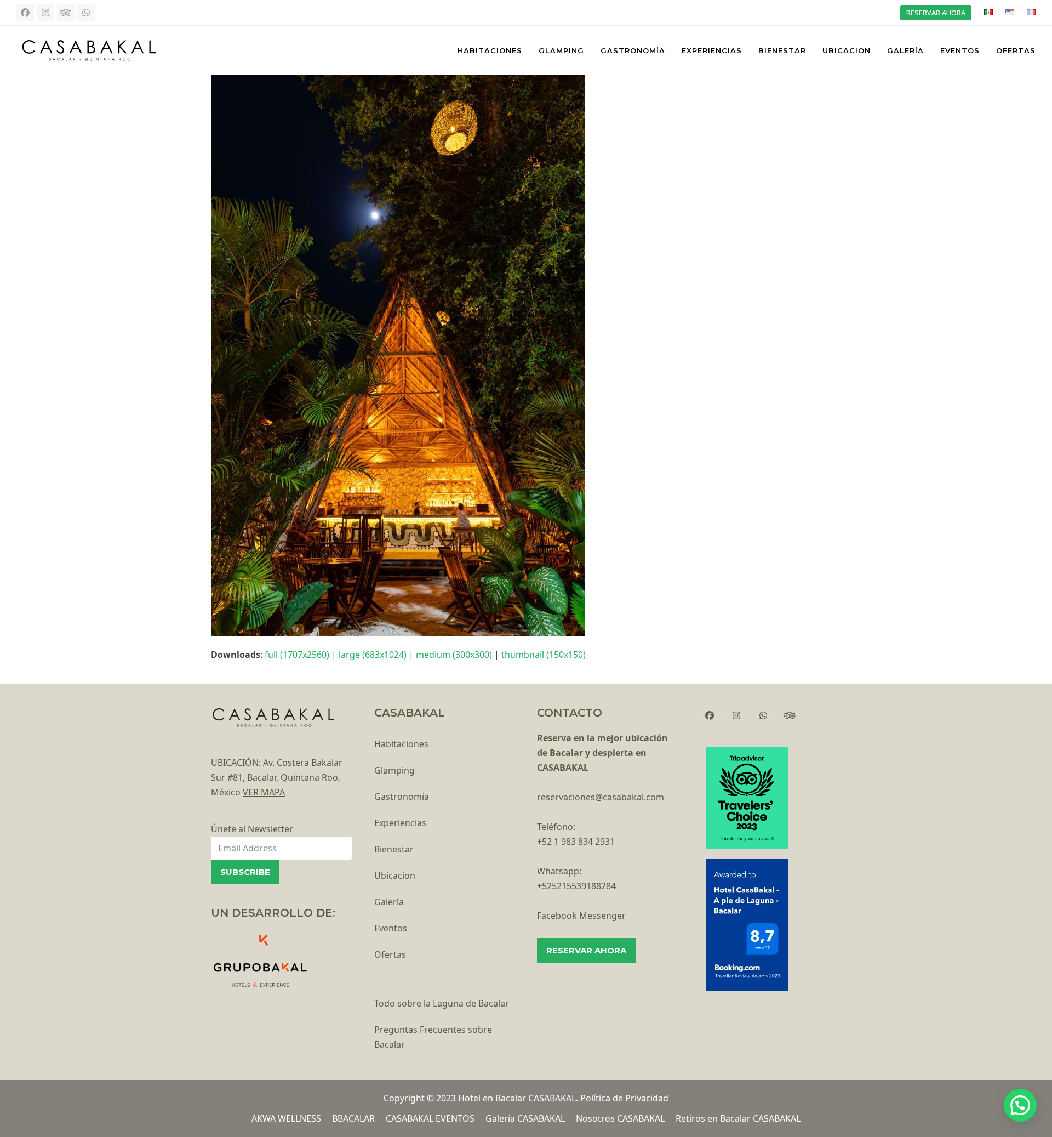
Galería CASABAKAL (525, 1118)
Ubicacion (394, 875)
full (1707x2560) (297, 655)
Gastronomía (401, 797)
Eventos (390, 928)
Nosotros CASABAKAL (620, 1118)
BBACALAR (353, 1118)
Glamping (394, 770)
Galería (389, 902)
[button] (1020, 1105)
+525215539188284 (576, 886)
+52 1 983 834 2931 (576, 841)
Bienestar (394, 849)
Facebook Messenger (581, 915)
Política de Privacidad (624, 1098)
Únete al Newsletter (252, 829)
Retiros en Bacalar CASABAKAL (738, 1118)
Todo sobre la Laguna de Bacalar (441, 1003)
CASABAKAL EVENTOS (430, 1118)
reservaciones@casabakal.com (600, 797)
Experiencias (400, 823)
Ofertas (390, 954)
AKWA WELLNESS (286, 1118)
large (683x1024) (373, 655)
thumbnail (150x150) (543, 655)
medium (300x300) (454, 655)
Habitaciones (401, 744)
